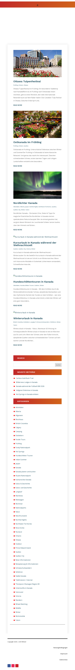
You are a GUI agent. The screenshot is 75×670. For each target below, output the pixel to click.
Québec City (17, 210)
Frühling (15, 85)
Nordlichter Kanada (25, 202)
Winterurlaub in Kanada (28, 318)
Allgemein (19, 415)
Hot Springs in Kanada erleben (27, 394)
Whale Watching (21, 604)
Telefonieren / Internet (24, 580)
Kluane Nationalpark (23, 476)
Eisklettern (27, 322)
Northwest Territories (45, 207)
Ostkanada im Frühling (27, 142)
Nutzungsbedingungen (60, 648)
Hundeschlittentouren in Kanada (33, 281)
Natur (18, 512)
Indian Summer (21, 460)
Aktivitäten (16, 207)
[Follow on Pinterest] (16, 665)
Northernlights (33, 207)
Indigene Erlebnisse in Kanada (27, 390)
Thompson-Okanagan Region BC (28, 584)
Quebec (26, 146)
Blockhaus (19, 419)
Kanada (18, 468)
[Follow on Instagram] (13, 665)
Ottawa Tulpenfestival (27, 81)
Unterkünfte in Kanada (24, 588)
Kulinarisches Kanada (23, 480)
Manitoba (19, 496)
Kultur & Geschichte (23, 484)
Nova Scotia (20, 528)
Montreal (19, 504)
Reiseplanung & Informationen (27, 564)
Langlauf (33, 322)
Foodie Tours (20, 439)
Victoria (28, 249)
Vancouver (19, 592)
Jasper (27, 207)
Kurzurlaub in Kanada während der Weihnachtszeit (34, 244)
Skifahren (53, 322)
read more (17, 105)
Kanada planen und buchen (26, 472)
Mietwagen (20, 500)
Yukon (27, 210)
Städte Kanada (21, 576)
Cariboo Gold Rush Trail (24, 378)
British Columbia (18, 322)
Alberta (22, 207)
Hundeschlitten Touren (27, 285)
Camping (19, 431)
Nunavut (19, 532)
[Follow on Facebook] (9, 665)
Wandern (19, 600)
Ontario (21, 85)
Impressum (63, 654)
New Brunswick (21, 516)
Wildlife (18, 608)
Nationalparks (21, 508)
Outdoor (36, 285)
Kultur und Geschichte (24, 488)
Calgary (18, 427)
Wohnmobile (20, 616)
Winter (23, 210)
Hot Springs (20, 451)
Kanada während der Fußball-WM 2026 (30, 386)
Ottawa (26, 85)
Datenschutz (63, 660)
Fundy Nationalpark (23, 447)
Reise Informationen (23, 560)
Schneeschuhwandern (43, 322)
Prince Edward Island (23, 548)
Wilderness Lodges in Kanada (26, 382)
